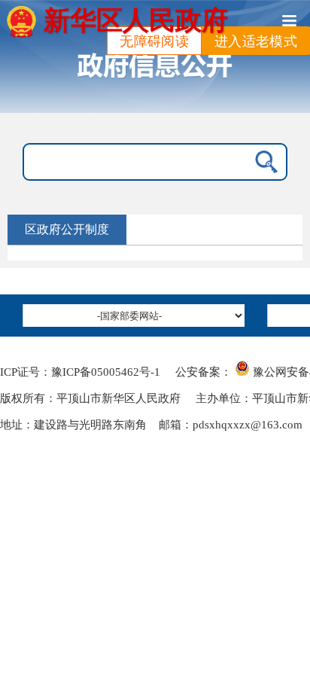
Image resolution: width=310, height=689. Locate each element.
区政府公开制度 (67, 229)
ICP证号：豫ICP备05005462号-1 (80, 372)
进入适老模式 (255, 41)
